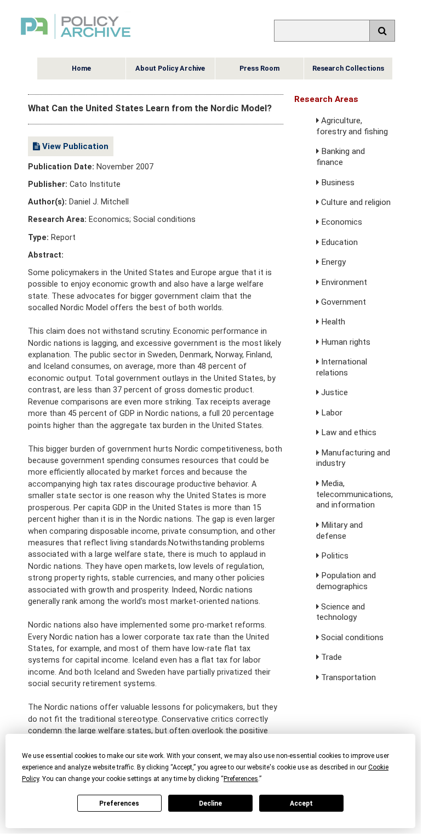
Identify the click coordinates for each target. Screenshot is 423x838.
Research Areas (326, 99)
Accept (301, 803)
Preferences (119, 803)
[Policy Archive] (75, 40)
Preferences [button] (241, 779)
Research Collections (348, 68)
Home (81, 68)
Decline (210, 803)
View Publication (74, 146)
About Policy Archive (170, 68)
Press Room (259, 68)
